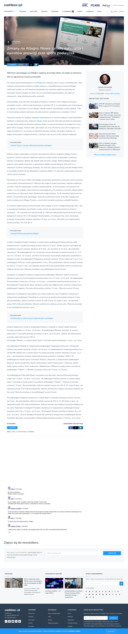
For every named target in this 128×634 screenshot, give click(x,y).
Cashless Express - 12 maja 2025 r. (53, 592)
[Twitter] (9, 621)
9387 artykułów (115, 93)
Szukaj (50, 620)
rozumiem (110, 631)
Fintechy (44, 11)
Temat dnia (31, 613)
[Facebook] (6, 621)
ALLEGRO (12, 431)
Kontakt (70, 626)
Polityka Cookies (72, 623)
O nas (99, 11)
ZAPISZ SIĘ (112, 553)
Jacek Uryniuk (16, 41)
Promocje (8, 574)
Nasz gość (33, 11)
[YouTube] (13, 621)
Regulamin (71, 620)
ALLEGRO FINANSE (21, 431)
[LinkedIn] (16, 621)
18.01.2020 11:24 (16, 43)
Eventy (80, 11)
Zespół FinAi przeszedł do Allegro (24, 234)
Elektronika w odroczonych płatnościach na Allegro (31, 318)
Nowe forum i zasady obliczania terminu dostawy (31, 145)
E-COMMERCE (12, 64)
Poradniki (55, 11)
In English (90, 11)
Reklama (70, 617)
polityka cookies (74, 631)
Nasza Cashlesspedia (54, 613)
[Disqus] (45, 459)
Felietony (22, 11)
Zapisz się (113, 618)
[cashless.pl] (13, 5)
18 (21, 64)
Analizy (30, 623)
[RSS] (19, 621)
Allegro (40, 83)
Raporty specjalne (53, 623)
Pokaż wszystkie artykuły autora (105, 155)
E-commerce (66, 11)
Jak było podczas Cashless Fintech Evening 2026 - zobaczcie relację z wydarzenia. (74, 594)
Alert (49, 617)
